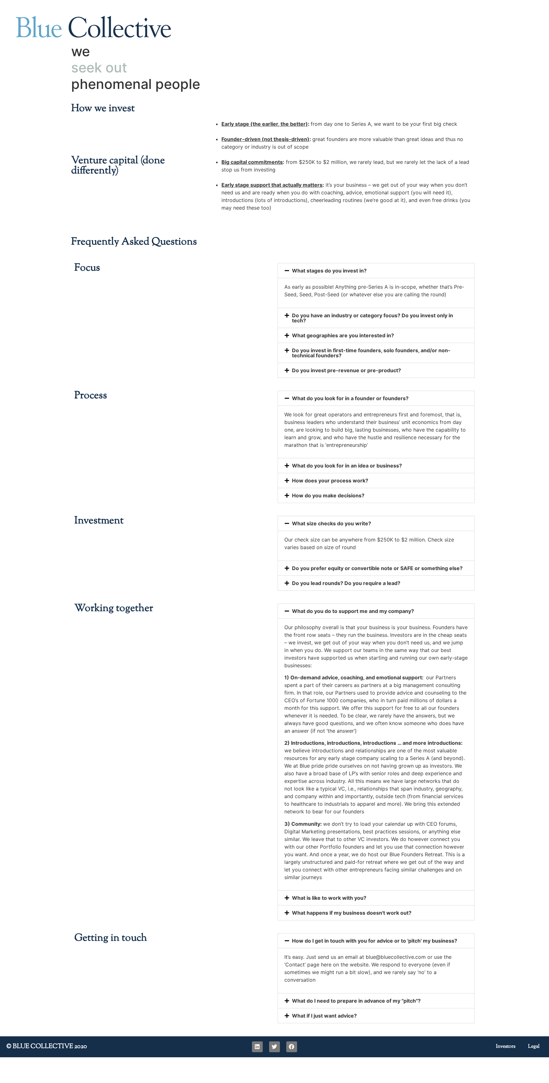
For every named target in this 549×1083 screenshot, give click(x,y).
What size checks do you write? (331, 523)
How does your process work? (330, 480)
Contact (519, 35)
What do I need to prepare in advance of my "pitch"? (356, 1001)
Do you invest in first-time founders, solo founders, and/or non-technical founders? (371, 353)
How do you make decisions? (328, 495)
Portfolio (445, 35)
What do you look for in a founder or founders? (350, 398)
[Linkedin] (257, 1046)
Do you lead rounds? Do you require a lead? (346, 583)
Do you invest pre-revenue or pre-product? (346, 370)
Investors (505, 1046)
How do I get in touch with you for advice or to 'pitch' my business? (374, 941)
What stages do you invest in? (329, 270)
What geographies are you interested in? (343, 335)
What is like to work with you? (329, 898)
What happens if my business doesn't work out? (351, 913)
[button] (376, 270)
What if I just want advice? (324, 1015)
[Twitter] (274, 1046)
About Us (359, 35)
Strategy (402, 35)
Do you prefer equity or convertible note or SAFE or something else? (377, 568)
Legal (533, 1046)
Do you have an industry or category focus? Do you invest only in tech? (372, 318)
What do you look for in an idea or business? (347, 465)
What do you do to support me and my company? (353, 611)
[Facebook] (291, 1046)
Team (482, 35)
